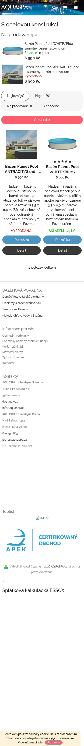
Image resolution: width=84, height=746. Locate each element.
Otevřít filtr (42, 120)
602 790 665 (10, 433)
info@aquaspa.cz (13, 408)
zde (40, 742)
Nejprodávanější (19, 106)
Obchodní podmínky (15, 335)
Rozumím (54, 742)
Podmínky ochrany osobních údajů (25, 341)
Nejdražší (42, 96)
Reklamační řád (12, 346)
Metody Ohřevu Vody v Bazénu (22, 315)
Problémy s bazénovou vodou (21, 303)
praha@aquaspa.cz (14, 439)
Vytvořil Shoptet (20, 566)
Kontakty (8, 363)
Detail (21, 250)
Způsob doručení (13, 357)
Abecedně (51, 106)
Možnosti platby (12, 352)
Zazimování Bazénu (15, 309)
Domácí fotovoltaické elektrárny (23, 296)
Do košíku (21, 240)
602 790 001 (10, 401)
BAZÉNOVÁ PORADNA (22, 290)
